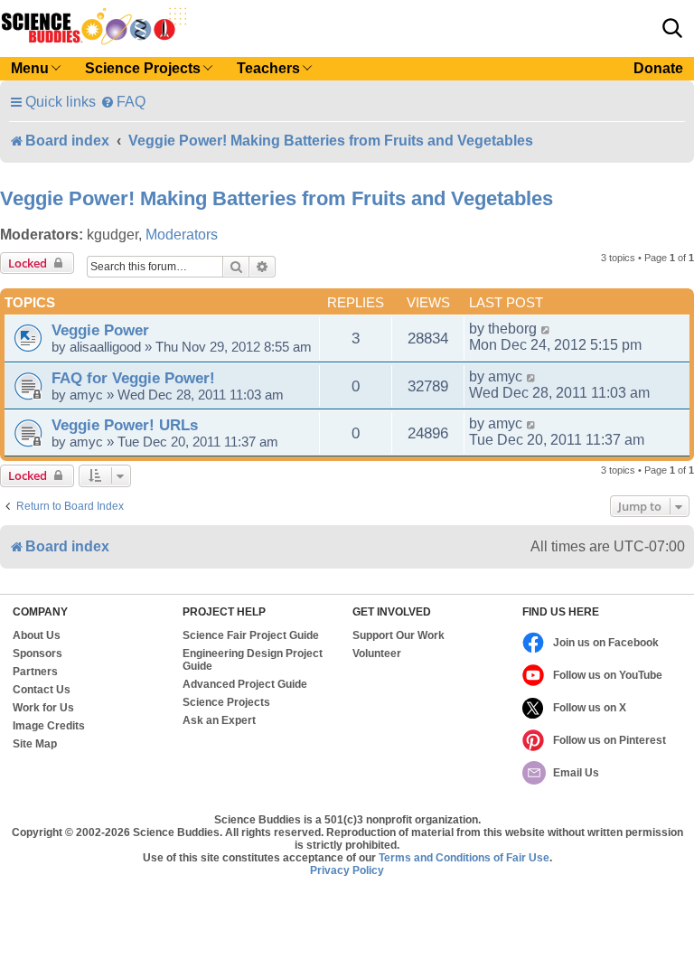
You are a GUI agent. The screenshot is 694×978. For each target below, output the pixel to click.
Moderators (181, 234)
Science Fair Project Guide (251, 635)
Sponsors (37, 653)
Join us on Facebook (606, 642)
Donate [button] (658, 68)
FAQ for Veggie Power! (133, 378)
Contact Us (41, 689)
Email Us (576, 772)
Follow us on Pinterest (609, 740)
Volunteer (376, 653)
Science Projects (226, 702)
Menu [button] (30, 68)
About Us (37, 635)
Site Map (35, 744)
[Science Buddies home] (94, 26)
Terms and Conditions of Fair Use (464, 857)
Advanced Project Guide (245, 684)
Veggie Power (100, 330)
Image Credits (49, 725)
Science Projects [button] (143, 68)
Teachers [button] (268, 68)
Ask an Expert (219, 720)
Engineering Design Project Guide (253, 659)
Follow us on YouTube (607, 675)
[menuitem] (122, 102)
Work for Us (43, 707)
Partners (35, 671)
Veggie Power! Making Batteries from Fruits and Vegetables (276, 198)
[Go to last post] (546, 329)
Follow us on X (589, 707)
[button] (672, 28)
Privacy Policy (347, 870)
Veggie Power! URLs (125, 425)
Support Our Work (398, 635)
